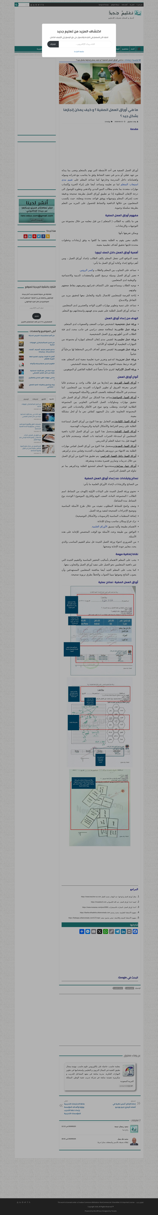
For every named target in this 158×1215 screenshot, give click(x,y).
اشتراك (53, 44)
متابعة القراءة (79, 51)
